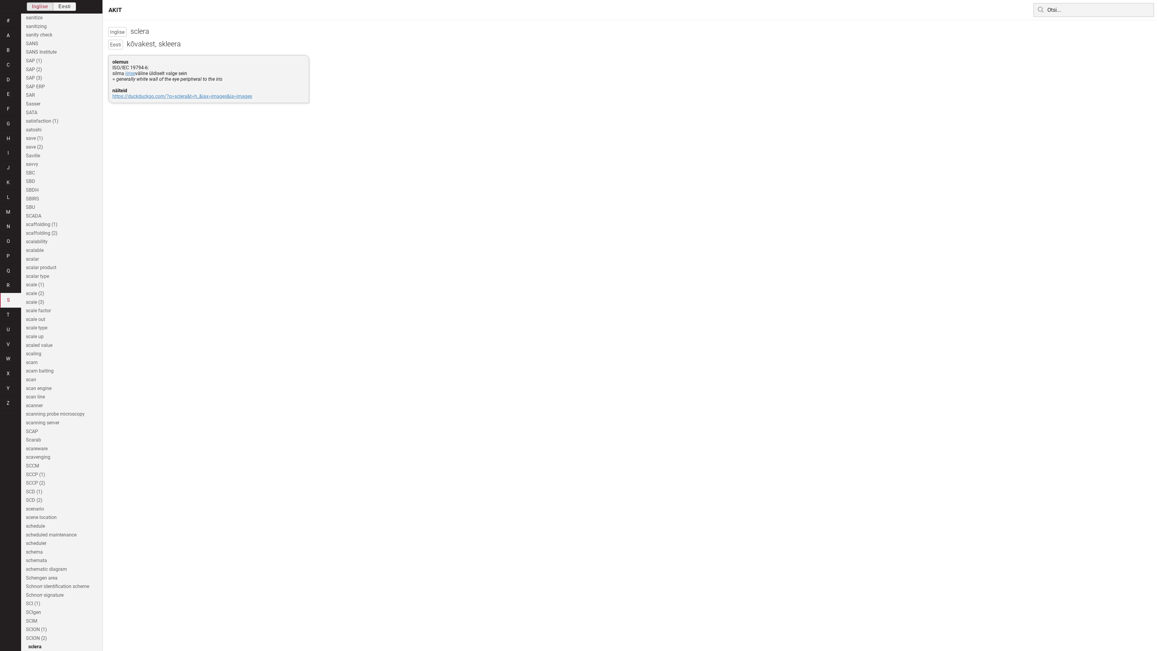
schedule (35, 526)
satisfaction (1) (42, 121)
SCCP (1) (35, 474)
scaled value (39, 345)
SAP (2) (34, 69)
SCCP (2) (35, 483)
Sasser (33, 104)
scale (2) (35, 293)
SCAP (32, 431)
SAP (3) (34, 78)
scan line (35, 397)
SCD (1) (34, 492)
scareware (37, 448)
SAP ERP (35, 87)
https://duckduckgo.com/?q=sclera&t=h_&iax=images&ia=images (182, 96)
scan (31, 379)
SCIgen (33, 612)
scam (32, 362)
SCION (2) (36, 638)
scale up (35, 336)
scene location (41, 517)
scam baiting (40, 371)
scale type (36, 328)
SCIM (31, 621)
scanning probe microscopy (55, 414)
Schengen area (42, 578)
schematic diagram (46, 569)
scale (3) (35, 302)
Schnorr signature (45, 595)
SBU (30, 207)
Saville (33, 156)
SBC (30, 173)
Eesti (64, 6)
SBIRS (32, 199)
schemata (36, 560)
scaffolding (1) (42, 224)
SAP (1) (34, 61)
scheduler (36, 543)
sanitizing (36, 26)
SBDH (32, 190)
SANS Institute (41, 52)
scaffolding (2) (42, 233)
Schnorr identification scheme (57, 586)
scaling (33, 354)
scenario (35, 509)
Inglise (40, 6)
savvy (32, 164)
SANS (32, 43)
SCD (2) (34, 500)
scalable (35, 250)
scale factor (38, 310)
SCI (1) (33, 603)
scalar (32, 259)
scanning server (42, 423)
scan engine (39, 388)
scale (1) (35, 285)
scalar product (41, 267)
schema (34, 552)
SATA (31, 112)
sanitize (34, 17)
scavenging (38, 457)
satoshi (34, 130)
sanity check (39, 35)
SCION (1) (36, 629)
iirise (130, 73)
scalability (37, 241)
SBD (30, 181)
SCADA (33, 216)
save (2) (34, 147)
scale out (35, 319)
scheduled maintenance (51, 535)
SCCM (32, 466)
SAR (30, 95)
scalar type (37, 276)
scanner (34, 405)
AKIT (115, 10)
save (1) (34, 138)
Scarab (33, 440)
